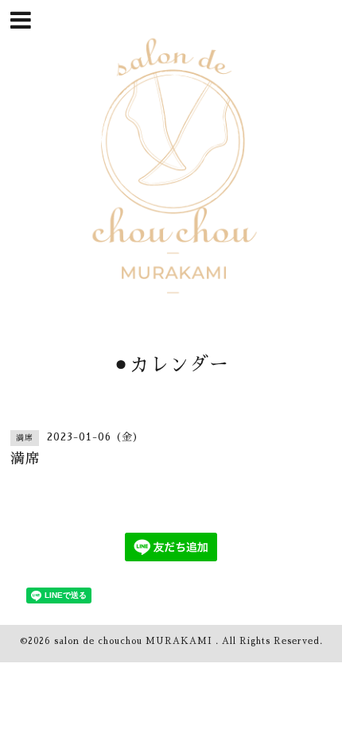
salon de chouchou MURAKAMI (135, 641)
